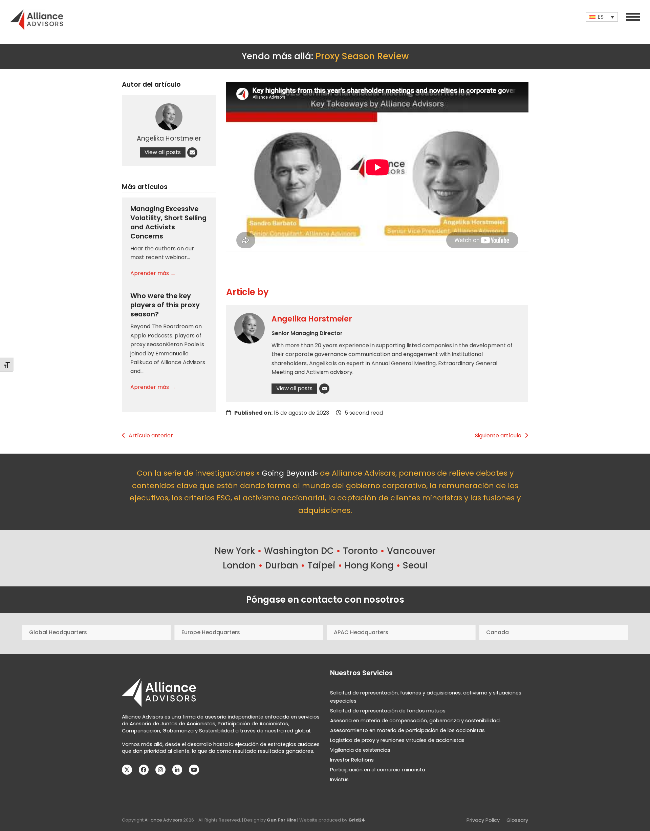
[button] (633, 17)
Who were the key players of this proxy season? (165, 305)
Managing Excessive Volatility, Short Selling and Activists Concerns (168, 222)
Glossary (517, 820)
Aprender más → (153, 273)
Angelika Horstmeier (312, 319)
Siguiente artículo (498, 435)
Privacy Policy (483, 820)
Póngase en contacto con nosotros (325, 600)
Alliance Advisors (163, 820)
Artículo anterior (151, 435)
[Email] (324, 388)
